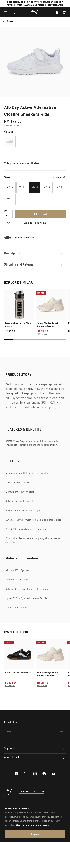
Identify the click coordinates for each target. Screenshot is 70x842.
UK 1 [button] (59, 186)
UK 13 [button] (47, 186)
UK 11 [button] (22, 186)
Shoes (10, 21)
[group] (19, 309)
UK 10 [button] (10, 186)
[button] (6, 12)
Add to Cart (40, 213)
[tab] (10, 100)
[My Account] (57, 12)
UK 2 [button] (9, 198)
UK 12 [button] (34, 186)
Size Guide (57, 177)
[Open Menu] (6, 12)
